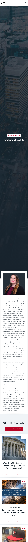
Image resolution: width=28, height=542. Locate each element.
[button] (25, 3)
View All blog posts (14, 428)
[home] (3, 3)
